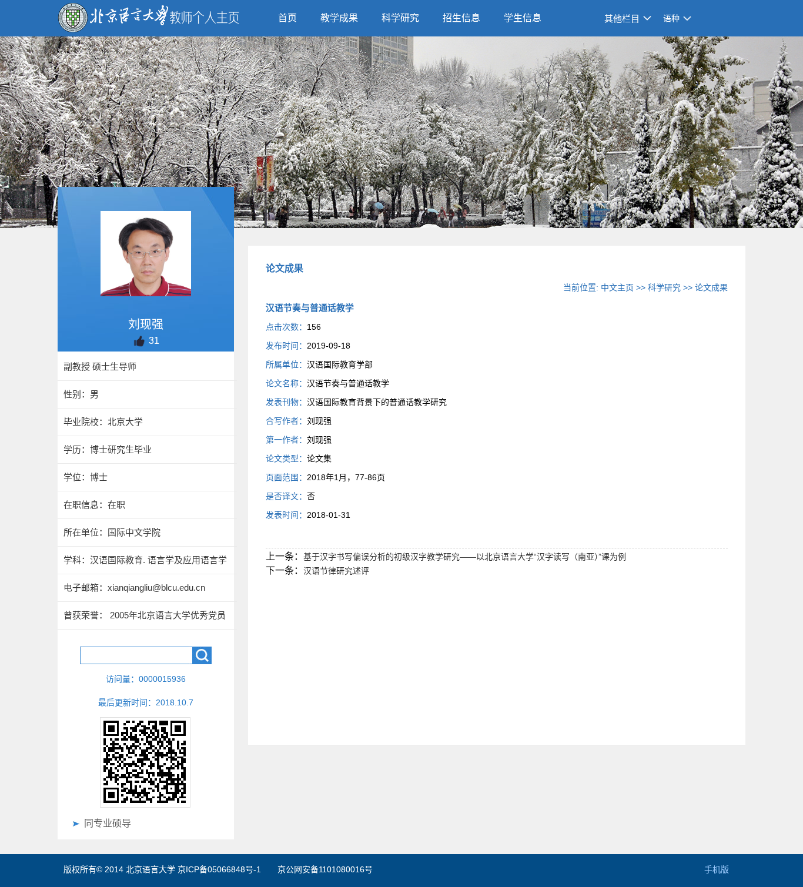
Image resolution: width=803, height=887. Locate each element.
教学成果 (339, 18)
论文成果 (711, 287)
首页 (287, 18)
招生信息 (461, 18)
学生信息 (522, 18)
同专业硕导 (107, 823)
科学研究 (400, 18)
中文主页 (617, 287)
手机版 (716, 869)
